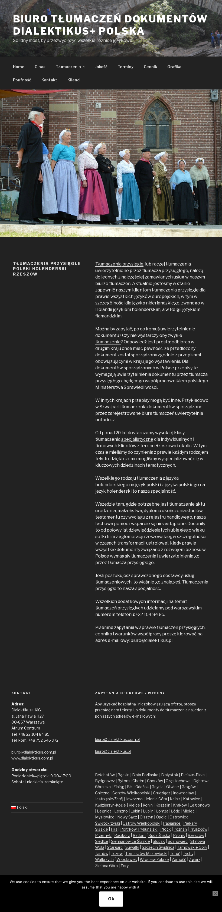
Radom (139, 835)
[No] (215, 893)
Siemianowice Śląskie (130, 841)
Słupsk (159, 841)
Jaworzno (134, 799)
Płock (165, 829)
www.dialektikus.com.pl (32, 758)
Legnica (104, 811)
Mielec (188, 811)
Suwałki (132, 847)
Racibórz (122, 835)
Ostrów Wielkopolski (141, 823)
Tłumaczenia (68, 66)
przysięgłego (175, 270)
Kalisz (175, 799)
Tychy (188, 853)
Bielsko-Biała (193, 774)
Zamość (179, 859)
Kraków (180, 805)
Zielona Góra (106, 865)
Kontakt (49, 80)
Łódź (175, 811)
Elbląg (118, 786)
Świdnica (166, 847)
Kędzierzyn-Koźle (110, 805)
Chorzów (155, 780)
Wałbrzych (104, 859)
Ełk (130, 786)
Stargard (115, 847)
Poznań (180, 829)
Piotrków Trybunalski (139, 829)
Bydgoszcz (105, 780)
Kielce (134, 805)
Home (18, 66)
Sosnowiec (178, 841)
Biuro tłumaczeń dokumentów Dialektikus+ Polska (110, 25)
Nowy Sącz (127, 817)
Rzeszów (196, 835)
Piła (114, 829)
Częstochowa (178, 780)
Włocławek (126, 859)
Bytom (123, 780)
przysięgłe (132, 264)
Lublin (148, 811)
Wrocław (148, 859)
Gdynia (158, 786)
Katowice (191, 799)
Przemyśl (103, 835)
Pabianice (172, 823)
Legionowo (200, 805)
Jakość (101, 66)
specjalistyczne (137, 439)
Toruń (175, 853)
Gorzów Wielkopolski (131, 793)
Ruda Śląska (159, 835)
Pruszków (198, 829)
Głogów (189, 786)
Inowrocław (183, 793)
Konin (148, 805)
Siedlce (101, 841)
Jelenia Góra (156, 799)
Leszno (121, 811)
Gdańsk (142, 786)
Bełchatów (105, 774)
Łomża (162, 811)
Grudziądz (161, 793)
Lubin (135, 811)
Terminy (125, 66)
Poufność (22, 80)
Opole (161, 817)
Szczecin (150, 847)
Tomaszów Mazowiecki (146, 853)
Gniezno (102, 793)
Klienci (73, 80)
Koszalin (162, 805)
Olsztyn (146, 817)
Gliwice (172, 786)
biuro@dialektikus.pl (151, 640)
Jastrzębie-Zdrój (109, 799)
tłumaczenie (108, 341)
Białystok (169, 774)
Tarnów (101, 853)
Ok (111, 898)
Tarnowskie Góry (192, 847)
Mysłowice (105, 817)
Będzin (123, 774)
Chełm (138, 780)
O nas (40, 66)
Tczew (117, 853)
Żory (124, 865)
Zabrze (162, 859)
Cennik (150, 66)
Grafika (174, 66)
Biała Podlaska (145, 774)
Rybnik (179, 835)
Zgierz (194, 859)
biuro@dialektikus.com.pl (33, 752)
